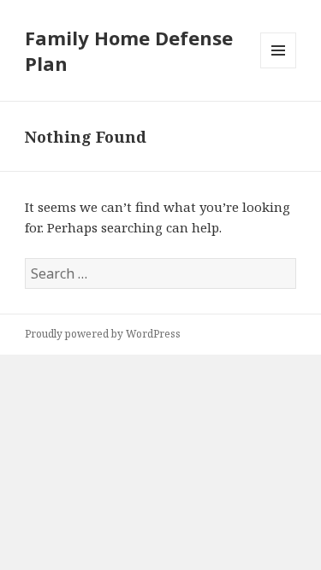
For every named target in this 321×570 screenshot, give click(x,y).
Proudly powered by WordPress (103, 333)
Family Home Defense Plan (129, 50)
